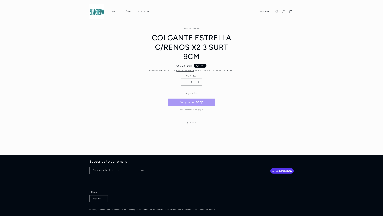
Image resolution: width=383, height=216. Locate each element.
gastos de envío (185, 70)
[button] (128, 11)
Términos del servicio (179, 210)
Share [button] (193, 122)
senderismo (104, 210)
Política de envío (205, 210)
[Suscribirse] (142, 170)
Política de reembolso (151, 210)
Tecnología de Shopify (123, 210)
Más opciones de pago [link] (191, 110)
